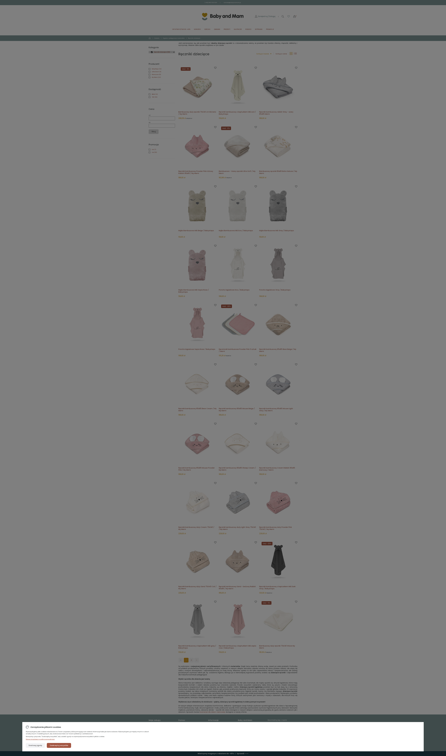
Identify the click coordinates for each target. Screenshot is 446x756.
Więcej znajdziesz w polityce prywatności (40, 739)
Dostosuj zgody (35, 745)
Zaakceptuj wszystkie (59, 745)
